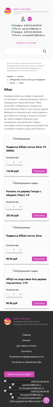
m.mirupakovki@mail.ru (31, 388)
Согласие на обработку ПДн (26, 362)
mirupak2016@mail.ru (33, 35)
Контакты (26, 351)
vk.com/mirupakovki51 (29, 398)
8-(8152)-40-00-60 (33, 32)
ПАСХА (11, 83)
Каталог (19, 76)
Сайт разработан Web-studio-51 (26, 401)
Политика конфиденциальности (26, 356)
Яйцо (20, 83)
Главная (10, 76)
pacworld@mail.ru (31, 28)
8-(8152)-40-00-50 (33, 25)
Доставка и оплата (26, 345)
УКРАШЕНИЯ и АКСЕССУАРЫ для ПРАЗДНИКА (26, 80)
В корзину (39, 171)
